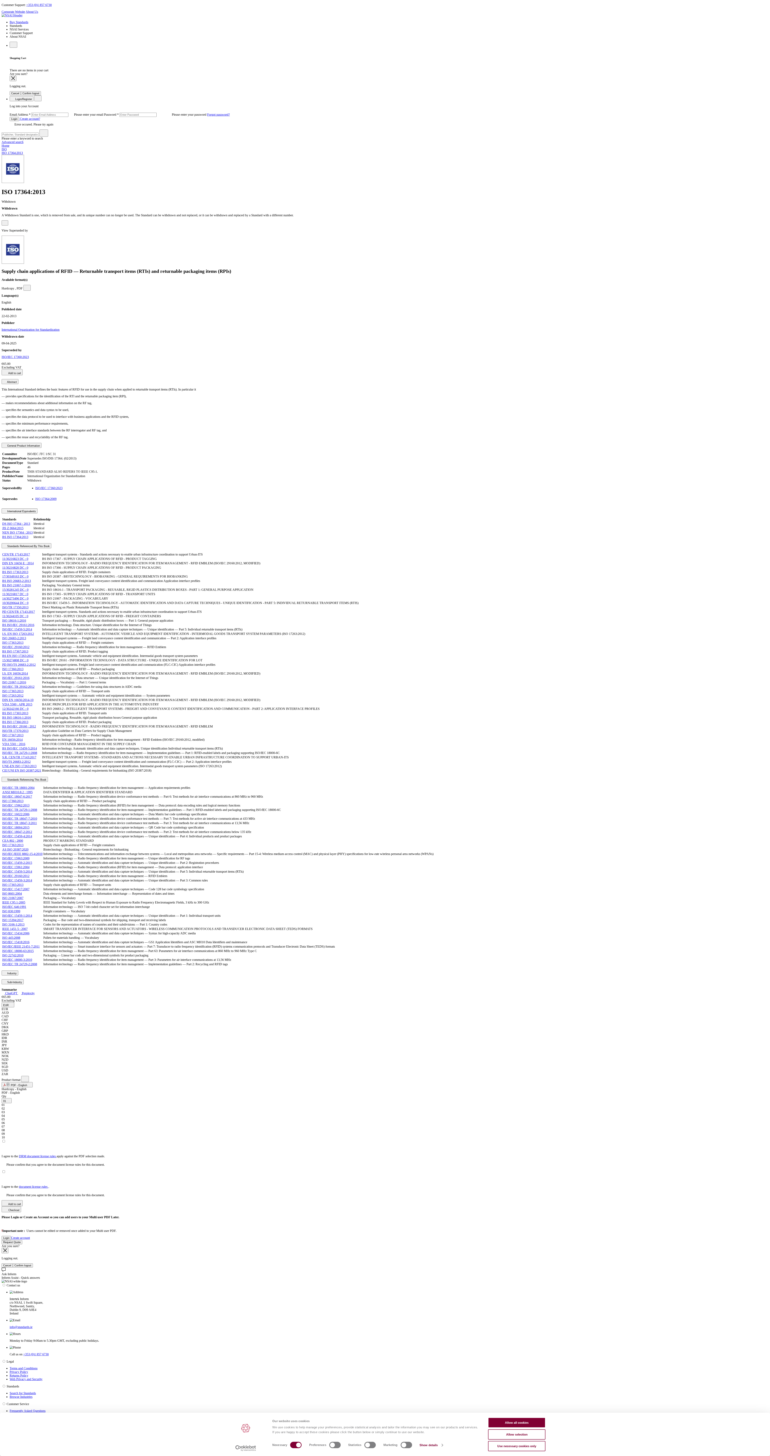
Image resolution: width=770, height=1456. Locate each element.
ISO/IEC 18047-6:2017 (17, 796)
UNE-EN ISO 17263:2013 (19, 766)
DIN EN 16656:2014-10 (17, 700)
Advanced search (12, 142)
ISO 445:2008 (11, 937)
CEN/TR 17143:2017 (16, 554)
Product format (11, 1080)
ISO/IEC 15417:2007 (15, 889)
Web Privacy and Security (26, 1379)
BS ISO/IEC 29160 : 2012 (19, 726)
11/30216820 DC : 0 (15, 567)
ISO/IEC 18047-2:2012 (17, 832)
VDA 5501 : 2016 (13, 744)
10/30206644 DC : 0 (15, 603)
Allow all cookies (517, 1422)
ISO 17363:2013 (12, 642)
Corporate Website (13, 11)
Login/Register (23, 99)
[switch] (335, 1445)
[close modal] (13, 78)
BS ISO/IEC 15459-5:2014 (19, 748)
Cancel (15, 93)
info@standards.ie (21, 1327)
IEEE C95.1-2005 (13, 902)
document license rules (33, 1186)
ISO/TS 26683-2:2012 (16, 761)
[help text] (5, 223)
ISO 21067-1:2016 (14, 682)
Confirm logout (30, 93)
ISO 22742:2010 (12, 955)
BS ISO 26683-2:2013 (16, 581)
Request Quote (12, 1242)
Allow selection (517, 1434)
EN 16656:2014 (12, 739)
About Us (32, 11)
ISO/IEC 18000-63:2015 (18, 951)
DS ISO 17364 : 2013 (16, 523)
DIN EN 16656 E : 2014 (18, 563)
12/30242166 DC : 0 (15, 708)
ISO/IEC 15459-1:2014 (17, 915)
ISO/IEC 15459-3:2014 (17, 880)
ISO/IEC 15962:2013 (15, 805)
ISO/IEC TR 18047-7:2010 (19, 818)
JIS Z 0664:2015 (12, 528)
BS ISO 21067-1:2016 (16, 585)
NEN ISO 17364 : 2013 (17, 532)
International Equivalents (21, 511)
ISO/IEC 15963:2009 (15, 858)
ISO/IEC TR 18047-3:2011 (19, 823)
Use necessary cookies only (516, 1446)
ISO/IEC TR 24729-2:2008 (19, 964)
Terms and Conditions (23, 1368)
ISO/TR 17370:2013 (15, 731)
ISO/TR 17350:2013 (15, 607)
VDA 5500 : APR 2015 (17, 704)
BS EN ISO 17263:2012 (17, 656)
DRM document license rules (38, 1156)
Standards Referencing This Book (26, 779)
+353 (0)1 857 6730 (39, 5)
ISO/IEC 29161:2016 (15, 678)
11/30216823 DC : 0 (15, 559)
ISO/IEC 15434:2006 (15, 933)
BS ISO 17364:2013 (15, 537)
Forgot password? (218, 114)
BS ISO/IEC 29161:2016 (18, 625)
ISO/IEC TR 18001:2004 (18, 787)
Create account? (29, 118)
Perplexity (28, 993)
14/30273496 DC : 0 (15, 598)
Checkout (13, 1210)
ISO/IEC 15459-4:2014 (17, 836)
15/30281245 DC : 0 (15, 589)
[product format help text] (25, 1079)
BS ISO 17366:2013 (15, 722)
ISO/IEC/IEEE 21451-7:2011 (21, 946)
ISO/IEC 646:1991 (14, 907)
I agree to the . (25, 1186)
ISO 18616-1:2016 (14, 620)
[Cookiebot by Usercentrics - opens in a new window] (245, 1448)
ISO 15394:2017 (12, 920)
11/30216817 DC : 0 (15, 594)
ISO (4, 149)
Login (14, 118)
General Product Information (23, 445)
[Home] (12, 15)
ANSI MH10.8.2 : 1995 (17, 792)
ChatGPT (11, 993)
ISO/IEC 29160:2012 (15, 647)
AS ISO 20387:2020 (15, 849)
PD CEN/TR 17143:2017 (18, 611)
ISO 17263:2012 (12, 695)
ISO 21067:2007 (12, 898)
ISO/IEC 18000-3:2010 (17, 959)
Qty (4, 1096)
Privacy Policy (19, 1372)
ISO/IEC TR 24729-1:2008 (19, 753)
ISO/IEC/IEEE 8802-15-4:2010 (22, 854)
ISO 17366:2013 (12, 669)
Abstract (11, 381)
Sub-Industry (14, 982)
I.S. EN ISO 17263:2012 (18, 633)
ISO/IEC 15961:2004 (15, 867)
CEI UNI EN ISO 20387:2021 (21, 770)
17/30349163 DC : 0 (15, 576)
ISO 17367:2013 (12, 735)
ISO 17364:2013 (12, 153)
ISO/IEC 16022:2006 (15, 814)
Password (155, 114)
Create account (20, 1237)
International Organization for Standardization (31, 329)
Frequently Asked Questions (28, 1410)
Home (5, 145)
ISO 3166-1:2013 (13, 924)
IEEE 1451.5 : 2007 (15, 929)
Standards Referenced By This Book (28, 546)
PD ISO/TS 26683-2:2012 (19, 664)
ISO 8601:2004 (12, 893)
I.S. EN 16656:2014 (15, 673)
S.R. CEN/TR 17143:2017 (19, 757)
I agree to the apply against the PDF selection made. (53, 1156)
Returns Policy (19, 1375)
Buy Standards (19, 22)
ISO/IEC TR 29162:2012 (18, 686)
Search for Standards (23, 1393)
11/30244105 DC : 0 (15, 616)
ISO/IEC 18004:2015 (15, 827)
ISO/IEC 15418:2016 (15, 942)
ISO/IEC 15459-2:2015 (17, 862)
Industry (11, 973)
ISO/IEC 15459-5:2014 (17, 629)
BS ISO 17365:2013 (15, 713)
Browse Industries (21, 1396)
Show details (428, 1445)
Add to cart (14, 373)
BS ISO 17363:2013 (15, 572)
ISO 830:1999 (11, 911)
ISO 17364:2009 (46, 499)
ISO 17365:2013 (12, 691)
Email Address (57, 114)
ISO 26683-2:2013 (14, 638)
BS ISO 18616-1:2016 (16, 717)
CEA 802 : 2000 (12, 840)
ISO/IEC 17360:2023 (15, 357)
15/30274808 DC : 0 (15, 660)
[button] (8, 1004)
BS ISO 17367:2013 (15, 651)
